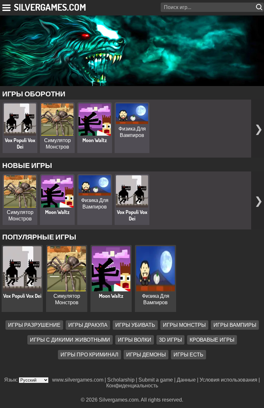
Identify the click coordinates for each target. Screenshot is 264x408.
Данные (186, 380)
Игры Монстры (184, 325)
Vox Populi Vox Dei (20, 143)
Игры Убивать (135, 325)
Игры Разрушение (34, 325)
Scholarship (121, 380)
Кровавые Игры (212, 340)
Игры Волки (134, 340)
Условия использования (228, 380)
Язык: (11, 380)
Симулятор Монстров (57, 143)
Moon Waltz (94, 140)
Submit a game (155, 380)
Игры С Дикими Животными (70, 340)
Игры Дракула (88, 325)
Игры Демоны (146, 354)
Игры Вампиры (234, 325)
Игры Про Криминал (89, 354)
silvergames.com (50, 7)
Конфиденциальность (132, 385)
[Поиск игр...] (260, 7)
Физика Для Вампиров (132, 131)
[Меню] (7, 6)
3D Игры (170, 340)
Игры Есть (188, 354)
